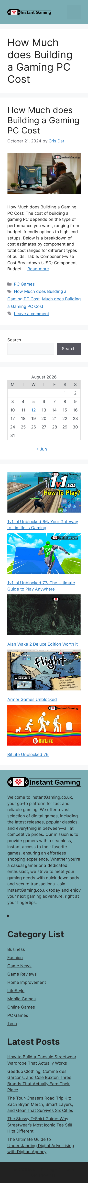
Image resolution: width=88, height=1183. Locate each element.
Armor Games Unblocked (32, 699)
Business (16, 949)
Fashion (15, 957)
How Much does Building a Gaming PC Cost (43, 120)
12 (33, 410)
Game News (19, 965)
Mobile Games (21, 998)
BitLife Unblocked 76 (28, 754)
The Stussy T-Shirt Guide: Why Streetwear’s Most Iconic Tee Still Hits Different (39, 1125)
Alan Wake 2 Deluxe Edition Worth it (42, 644)
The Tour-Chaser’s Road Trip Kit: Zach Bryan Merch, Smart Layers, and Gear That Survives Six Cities (40, 1104)
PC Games (24, 284)
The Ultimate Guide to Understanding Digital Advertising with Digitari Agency (40, 1145)
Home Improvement (26, 982)
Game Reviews (22, 974)
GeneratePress (44, 1175)
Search (14, 339)
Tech (12, 1023)
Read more (38, 268)
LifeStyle (15, 990)
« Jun (41, 449)
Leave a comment (31, 313)
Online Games (21, 1007)
